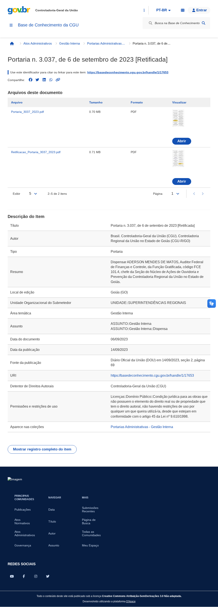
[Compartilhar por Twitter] (47, 576)
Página (157, 193)
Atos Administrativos (37, 43)
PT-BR (161, 10)
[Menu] (11, 25)
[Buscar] (203, 23)
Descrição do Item (26, 216)
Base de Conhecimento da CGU (48, 25)
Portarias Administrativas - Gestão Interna (106, 43)
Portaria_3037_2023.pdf (27, 111)
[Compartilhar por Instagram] (36, 576)
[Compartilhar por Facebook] (24, 576)
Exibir (16, 193)
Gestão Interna (69, 43)
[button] (199, 10)
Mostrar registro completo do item (42, 449)
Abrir (181, 141)
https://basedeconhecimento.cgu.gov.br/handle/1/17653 (127, 72)
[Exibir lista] (35, 193)
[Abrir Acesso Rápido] (144, 10)
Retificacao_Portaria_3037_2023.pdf (35, 152)
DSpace (131, 601)
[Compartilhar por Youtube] (12, 576)
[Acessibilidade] (182, 10)
